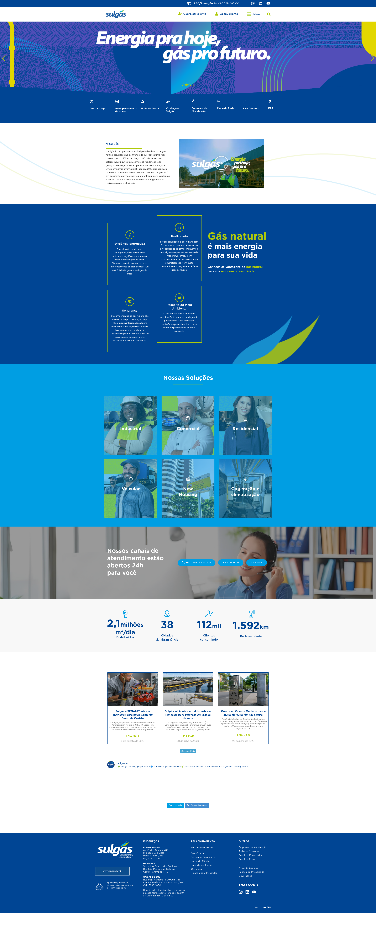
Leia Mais (132, 736)
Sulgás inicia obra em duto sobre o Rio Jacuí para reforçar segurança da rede (188, 715)
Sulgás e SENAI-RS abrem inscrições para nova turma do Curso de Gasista (133, 715)
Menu (257, 14)
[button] (268, 14)
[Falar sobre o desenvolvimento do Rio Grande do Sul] (188, 786)
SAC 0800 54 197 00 (202, 847)
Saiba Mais (131, 435)
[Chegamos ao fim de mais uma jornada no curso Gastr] (243, 786)
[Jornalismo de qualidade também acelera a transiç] (132, 786)
